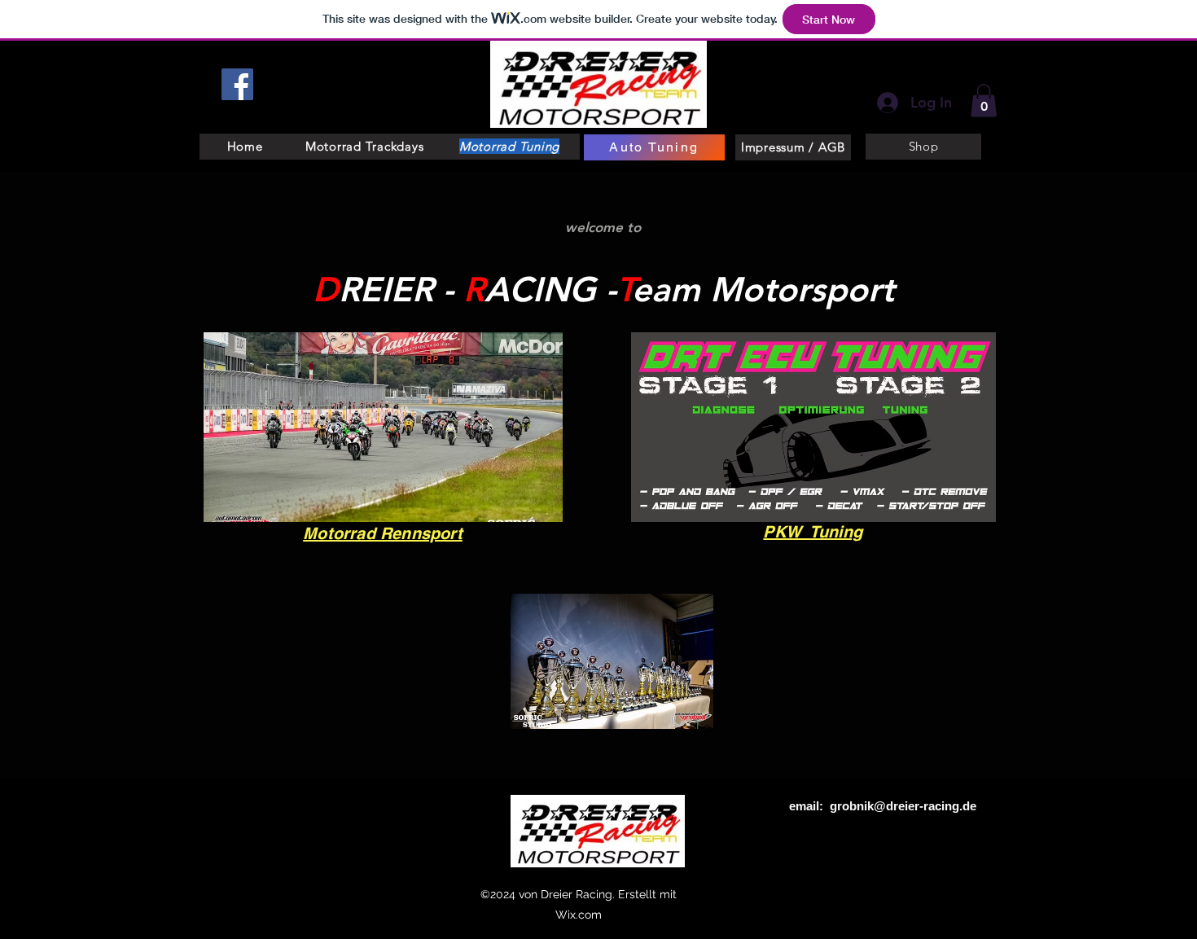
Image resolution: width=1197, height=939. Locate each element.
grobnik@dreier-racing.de (903, 806)
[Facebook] (237, 84)
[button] (984, 100)
